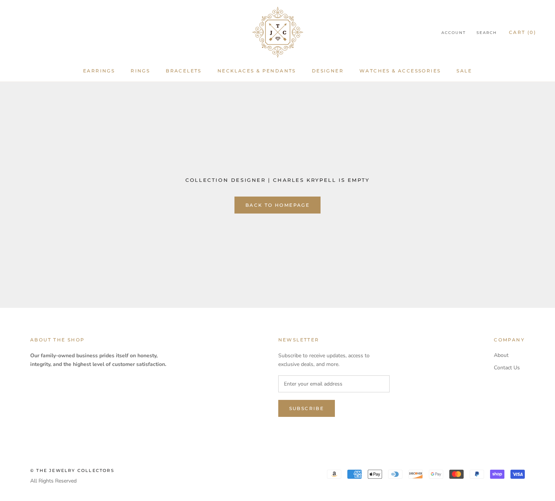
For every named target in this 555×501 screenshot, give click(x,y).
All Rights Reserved (53, 480)
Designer (328, 71)
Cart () (522, 32)
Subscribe (306, 408)
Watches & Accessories (400, 71)
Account (453, 32)
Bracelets (184, 71)
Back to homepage (277, 205)
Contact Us (507, 367)
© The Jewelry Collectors (72, 470)
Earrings (99, 71)
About (501, 355)
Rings (140, 71)
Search (486, 32)
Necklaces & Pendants (256, 71)
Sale (464, 71)
